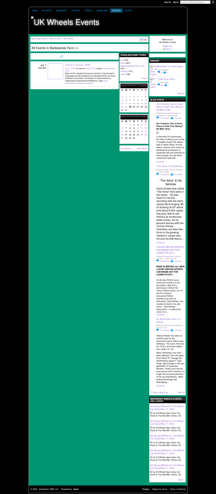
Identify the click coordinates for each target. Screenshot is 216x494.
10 (138, 127)
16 (122, 103)
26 (146, 134)
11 (142, 127)
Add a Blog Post (160, 392)
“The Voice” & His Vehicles (169, 166)
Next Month (142, 148)
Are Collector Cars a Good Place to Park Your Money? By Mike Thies (170, 106)
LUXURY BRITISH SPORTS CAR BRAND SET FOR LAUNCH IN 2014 (170, 249)
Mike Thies (169, 169)
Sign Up (167, 2)
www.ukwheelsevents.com (132, 65)
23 (122, 106)
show (122, 62)
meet (122, 74)
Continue (160, 161)
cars (105, 80)
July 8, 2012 (91, 68)
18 (142, 131)
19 (146, 131)
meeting (124, 71)
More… (181, 479)
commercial (88, 83)
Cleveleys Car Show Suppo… (171, 66)
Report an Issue (159, 489)
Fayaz (167, 325)
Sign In (176, 2)
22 (146, 103)
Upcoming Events (39, 38)
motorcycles (70, 83)
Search (213, 2)
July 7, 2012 (70, 68)
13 (122, 131)
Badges (145, 489)
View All (145, 78)
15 (146, 100)
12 (146, 127)
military (79, 83)
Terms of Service (178, 489)
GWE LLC (54, 489)
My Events (69, 38)
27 (122, 137)
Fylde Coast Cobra (166, 78)
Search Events (62, 56)
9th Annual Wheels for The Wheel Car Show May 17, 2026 (167, 408)
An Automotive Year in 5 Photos (168, 320)
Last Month (125, 148)
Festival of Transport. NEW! (78, 64)
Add (145, 39)
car (121, 59)
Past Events (55, 38)
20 (122, 134)
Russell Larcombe (172, 113)
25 (142, 134)
